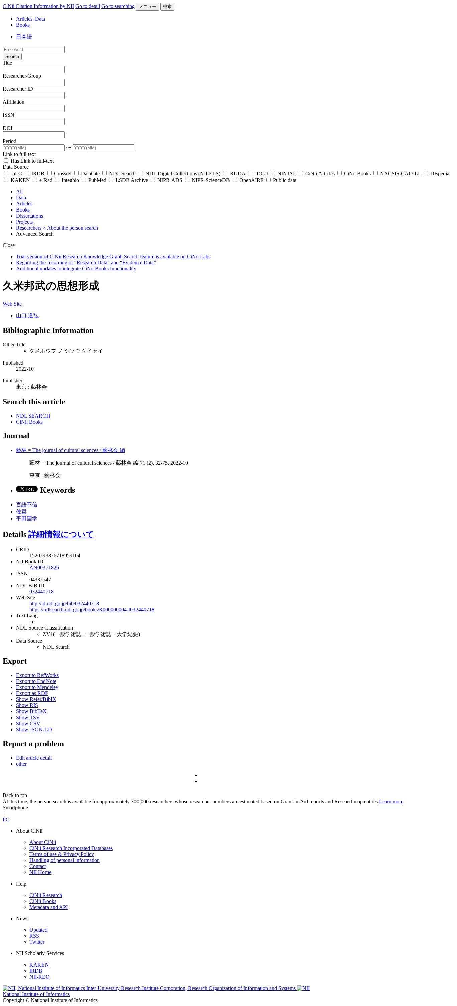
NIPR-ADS (170, 180)
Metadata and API (48, 907)
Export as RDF (32, 693)
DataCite (90, 173)
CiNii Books (357, 173)
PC (6, 819)
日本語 (24, 36)
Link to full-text (19, 154)
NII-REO (39, 977)
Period (9, 141)
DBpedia (439, 173)
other (21, 764)
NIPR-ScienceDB (210, 180)
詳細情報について (61, 534)
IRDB (38, 173)
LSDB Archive (131, 180)
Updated (38, 930)
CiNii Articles (320, 173)
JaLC (16, 173)
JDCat (261, 173)
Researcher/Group (22, 76)
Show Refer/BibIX (36, 699)
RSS (34, 936)
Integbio (70, 180)
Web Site (12, 304)
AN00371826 (44, 567)
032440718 (41, 591)
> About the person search (70, 228)
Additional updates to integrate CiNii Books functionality (76, 268)
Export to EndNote (36, 681)
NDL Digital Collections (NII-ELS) (183, 173)
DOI (7, 128)
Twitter (36, 942)
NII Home (40, 872)
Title (7, 63)
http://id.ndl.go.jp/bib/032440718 (64, 603)
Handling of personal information (64, 860)
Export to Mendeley (37, 687)
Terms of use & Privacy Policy (61, 854)
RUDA (238, 173)
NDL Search (122, 173)
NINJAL (286, 173)
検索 (167, 6)
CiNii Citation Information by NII (38, 6)
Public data (284, 180)
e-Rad (46, 180)
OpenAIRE (251, 180)
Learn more (391, 801)
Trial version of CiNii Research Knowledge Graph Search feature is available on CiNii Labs (113, 256)
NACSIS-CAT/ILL (400, 173)
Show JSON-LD (34, 729)
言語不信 (26, 504)
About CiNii (42, 842)
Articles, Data (30, 19)
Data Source (16, 167)
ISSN (8, 115)
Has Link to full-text (31, 161)
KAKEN (20, 180)
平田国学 (26, 518)
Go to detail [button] (87, 6)
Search (12, 56)
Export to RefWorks (37, 675)
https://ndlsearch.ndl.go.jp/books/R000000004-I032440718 (91, 609)
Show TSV (28, 717)
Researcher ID (18, 89)
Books (23, 25)
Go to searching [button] (118, 6)
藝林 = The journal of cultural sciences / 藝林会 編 (70, 450)
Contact (37, 866)
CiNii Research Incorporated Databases (71, 848)
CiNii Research (45, 895)
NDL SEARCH (33, 416)
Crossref (63, 173)
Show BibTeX (31, 711)
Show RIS (27, 705)
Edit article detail (34, 758)
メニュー (147, 6)
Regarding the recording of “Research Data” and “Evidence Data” (86, 262)
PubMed (97, 180)
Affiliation (13, 102)
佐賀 (21, 511)
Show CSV (28, 723)
